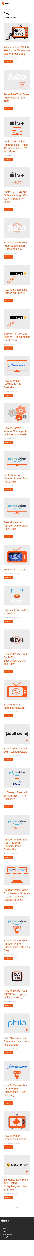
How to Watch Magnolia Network (15, 714)
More (17, 1223)
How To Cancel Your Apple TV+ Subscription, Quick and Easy (16, 667)
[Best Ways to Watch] (17, 563)
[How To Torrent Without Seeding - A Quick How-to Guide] (17, 422)
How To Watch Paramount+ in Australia (13, 392)
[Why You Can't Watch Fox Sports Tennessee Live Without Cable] (17, 33)
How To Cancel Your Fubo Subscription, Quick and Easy (16, 250)
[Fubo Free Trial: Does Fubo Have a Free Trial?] (17, 84)
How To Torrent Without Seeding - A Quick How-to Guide (17, 439)
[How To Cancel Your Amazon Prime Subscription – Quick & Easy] (17, 942)
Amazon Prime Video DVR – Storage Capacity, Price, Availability (17, 856)
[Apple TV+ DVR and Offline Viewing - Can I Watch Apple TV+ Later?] (17, 182)
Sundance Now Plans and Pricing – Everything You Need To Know (17, 1200)
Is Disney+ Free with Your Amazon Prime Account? (17, 807)
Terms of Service (8, 1250)
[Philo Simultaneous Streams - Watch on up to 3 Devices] (17, 1039)
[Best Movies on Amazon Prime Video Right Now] (17, 516)
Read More (8, 65)
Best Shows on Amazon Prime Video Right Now (17, 486)
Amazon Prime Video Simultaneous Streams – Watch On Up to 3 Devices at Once (17, 908)
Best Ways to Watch (17, 577)
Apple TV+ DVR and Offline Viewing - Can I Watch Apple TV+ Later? (16, 200)
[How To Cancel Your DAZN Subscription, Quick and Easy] (17, 992)
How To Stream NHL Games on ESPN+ (17, 295)
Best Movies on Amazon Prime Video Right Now (17, 533)
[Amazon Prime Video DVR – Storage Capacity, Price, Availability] (17, 837)
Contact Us (6, 1247)
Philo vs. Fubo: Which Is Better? (14, 620)
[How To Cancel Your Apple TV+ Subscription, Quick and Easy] (17, 648)
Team (4, 1244)
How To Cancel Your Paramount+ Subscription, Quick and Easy (16, 1105)
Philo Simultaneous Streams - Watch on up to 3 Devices (17, 1057)
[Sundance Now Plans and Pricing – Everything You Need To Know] (17, 1181)
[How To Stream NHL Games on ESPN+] (17, 280)
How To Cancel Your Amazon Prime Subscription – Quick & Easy (17, 960)
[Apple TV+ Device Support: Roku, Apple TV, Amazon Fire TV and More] (17, 131)
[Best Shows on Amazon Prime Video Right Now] (17, 469)
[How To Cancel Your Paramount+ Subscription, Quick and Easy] (17, 1087)
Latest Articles (7, 1242)
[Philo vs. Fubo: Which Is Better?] (17, 604)
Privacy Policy (7, 1253)
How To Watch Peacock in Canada (16, 1153)
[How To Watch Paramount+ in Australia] (17, 374)
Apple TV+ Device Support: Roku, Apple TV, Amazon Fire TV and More (15, 150)
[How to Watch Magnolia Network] (17, 699)
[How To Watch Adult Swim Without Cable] (17, 743)
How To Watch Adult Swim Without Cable (17, 760)
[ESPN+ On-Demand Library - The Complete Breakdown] (17, 324)
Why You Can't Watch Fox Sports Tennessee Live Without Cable (15, 52)
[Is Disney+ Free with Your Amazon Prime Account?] (17, 790)
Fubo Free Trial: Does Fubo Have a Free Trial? (15, 101)
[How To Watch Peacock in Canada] (17, 1137)
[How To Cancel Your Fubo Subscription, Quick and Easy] (17, 232)
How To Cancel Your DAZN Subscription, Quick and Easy (16, 1010)
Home (5, 9)
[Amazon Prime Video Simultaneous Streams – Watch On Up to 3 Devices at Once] (17, 888)
